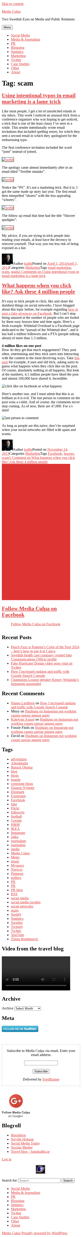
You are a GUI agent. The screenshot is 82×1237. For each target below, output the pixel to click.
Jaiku (14, 837)
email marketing (59, 268)
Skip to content (12, 4)
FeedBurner (50, 1079)
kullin (28, 263)
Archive (7, 1008)
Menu (7, 27)
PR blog (17, 890)
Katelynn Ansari (22, 719)
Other (15, 68)
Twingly (17, 927)
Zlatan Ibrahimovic (24, 939)
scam (5, 272)
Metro (15, 857)
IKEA (15, 829)
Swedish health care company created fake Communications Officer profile (41, 657)
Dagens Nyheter (22, 788)
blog (14, 771)
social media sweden (26, 902)
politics (16, 878)
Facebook (55, 453)
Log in (6, 1159)
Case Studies (20, 64)
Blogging (17, 47)
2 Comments (40, 274)
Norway (17, 869)
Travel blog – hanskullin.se (30, 1151)
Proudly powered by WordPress (44, 1233)
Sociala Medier (22, 1147)
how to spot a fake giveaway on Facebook (40, 311)
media (15, 849)
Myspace (17, 865)
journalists (18, 845)
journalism (18, 841)
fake (14, 804)
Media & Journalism (25, 39)
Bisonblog (18, 1135)
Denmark (17, 792)
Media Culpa (11, 11)
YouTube (17, 935)
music (15, 861)
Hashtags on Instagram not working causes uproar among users (43, 713)
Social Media (20, 35)
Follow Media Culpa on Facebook (35, 624)
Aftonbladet (19, 763)
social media (20, 898)
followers (17, 812)
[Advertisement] (36, 532)
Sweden (17, 923)
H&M (15, 824)
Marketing (18, 56)
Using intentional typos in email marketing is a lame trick (39, 98)
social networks (22, 906)
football (16, 816)
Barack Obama (22, 767)
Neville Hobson (22, 1139)
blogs (15, 775)
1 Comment (38, 460)
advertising (19, 759)
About (15, 72)
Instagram (18, 833)
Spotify (16, 914)
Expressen (18, 796)
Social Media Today (25, 1143)
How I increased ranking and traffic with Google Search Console (40, 674)
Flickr (15, 808)
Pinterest (17, 874)
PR (13, 43)
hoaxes (69, 453)
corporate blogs (22, 784)
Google (16, 820)
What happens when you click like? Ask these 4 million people (38, 288)
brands (15, 780)
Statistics (17, 52)
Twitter (16, 60)
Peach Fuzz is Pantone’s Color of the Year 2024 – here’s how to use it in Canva (45, 649)
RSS (14, 894)
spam (14, 272)
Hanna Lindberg (23, 703)
